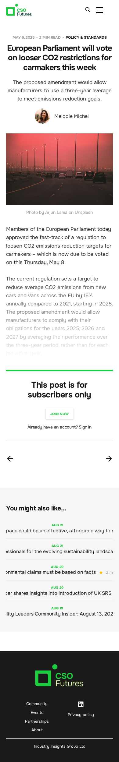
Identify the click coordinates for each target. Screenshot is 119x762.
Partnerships (37, 721)
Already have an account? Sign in (59, 427)
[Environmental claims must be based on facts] (59, 570)
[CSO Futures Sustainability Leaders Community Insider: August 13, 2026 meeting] (59, 611)
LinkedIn (81, 704)
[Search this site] (87, 9)
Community (37, 703)
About (37, 729)
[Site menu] (99, 9)
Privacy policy (81, 714)
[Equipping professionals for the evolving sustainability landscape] (59, 549)
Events (37, 712)
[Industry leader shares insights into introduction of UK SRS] (59, 590)
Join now (59, 414)
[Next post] (109, 458)
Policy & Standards (86, 37)
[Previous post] (10, 458)
